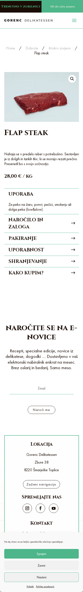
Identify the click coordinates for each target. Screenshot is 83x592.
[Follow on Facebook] (40, 508)
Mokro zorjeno (60, 48)
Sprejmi (41, 554)
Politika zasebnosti (45, 586)
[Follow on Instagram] (27, 508)
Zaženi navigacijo (41, 484)
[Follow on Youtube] (53, 508)
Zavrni (41, 565)
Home (10, 48)
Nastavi (41, 577)
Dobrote (32, 48)
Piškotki (30, 586)
